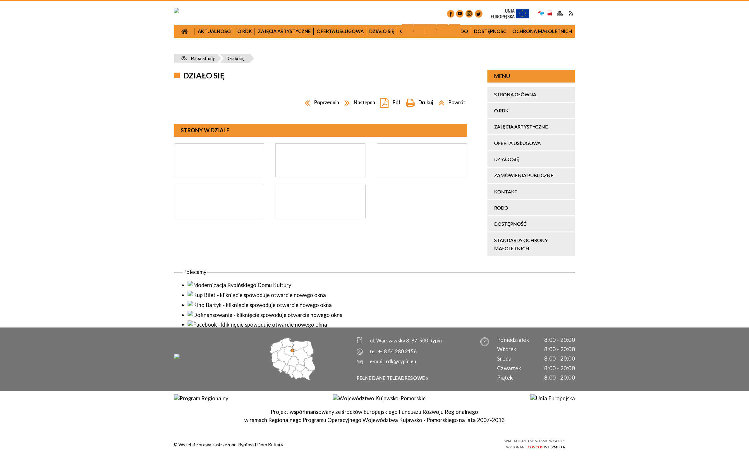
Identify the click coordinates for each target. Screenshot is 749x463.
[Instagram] (469, 13)
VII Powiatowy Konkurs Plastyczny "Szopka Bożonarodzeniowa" (229, 68)
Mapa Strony (560, 13)
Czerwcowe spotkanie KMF (229, 289)
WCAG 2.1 (485, 443)
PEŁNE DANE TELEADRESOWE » (392, 378)
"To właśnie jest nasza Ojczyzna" (325, 226)
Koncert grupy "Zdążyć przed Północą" (325, 261)
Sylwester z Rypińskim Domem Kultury (422, 152)
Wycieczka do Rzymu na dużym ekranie (229, 142)
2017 (229, 51)
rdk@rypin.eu (401, 361)
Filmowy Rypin (229, 168)
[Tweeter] (478, 13)
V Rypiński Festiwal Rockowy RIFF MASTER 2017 (229, 258)
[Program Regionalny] (201, 398)
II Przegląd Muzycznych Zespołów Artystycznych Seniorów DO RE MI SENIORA (229, 233)
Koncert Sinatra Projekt (422, 221)
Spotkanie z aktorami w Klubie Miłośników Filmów (325, 209)
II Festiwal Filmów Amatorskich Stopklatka (325, 279)
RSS (570, 13)
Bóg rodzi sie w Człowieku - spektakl (421, 165)
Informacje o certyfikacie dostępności (380, 444)
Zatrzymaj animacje (407, 29)
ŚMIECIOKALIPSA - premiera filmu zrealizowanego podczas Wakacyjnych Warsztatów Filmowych (421, 243)
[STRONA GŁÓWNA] (184, 31)
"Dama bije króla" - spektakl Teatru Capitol (229, 186)
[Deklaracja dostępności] (431, 29)
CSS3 (463, 443)
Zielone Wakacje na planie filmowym (229, 276)
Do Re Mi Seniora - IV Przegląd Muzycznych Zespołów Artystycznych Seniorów (421, 200)
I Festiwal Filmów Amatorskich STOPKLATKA (229, 207)
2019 (421, 94)
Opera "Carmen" (229, 155)
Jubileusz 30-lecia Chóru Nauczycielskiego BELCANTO (229, 111)
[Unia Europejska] (552, 398)
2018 (325, 104)
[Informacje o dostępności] (419, 29)
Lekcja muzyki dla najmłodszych (229, 128)
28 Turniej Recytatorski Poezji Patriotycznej (325, 244)
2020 (518, 176)
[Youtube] (459, 13)
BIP (549, 13)
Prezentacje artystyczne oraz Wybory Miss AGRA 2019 (422, 269)
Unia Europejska (513, 14)
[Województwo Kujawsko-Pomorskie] (379, 398)
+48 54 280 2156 (397, 351)
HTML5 (453, 443)
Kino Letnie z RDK (422, 286)
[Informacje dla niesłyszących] (442, 29)
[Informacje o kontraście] (454, 29)
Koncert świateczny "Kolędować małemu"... (325, 188)
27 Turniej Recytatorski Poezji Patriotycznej (229, 90)
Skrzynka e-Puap (540, 12)
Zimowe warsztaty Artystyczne (422, 178)
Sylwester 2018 (325, 170)
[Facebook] (450, 13)
